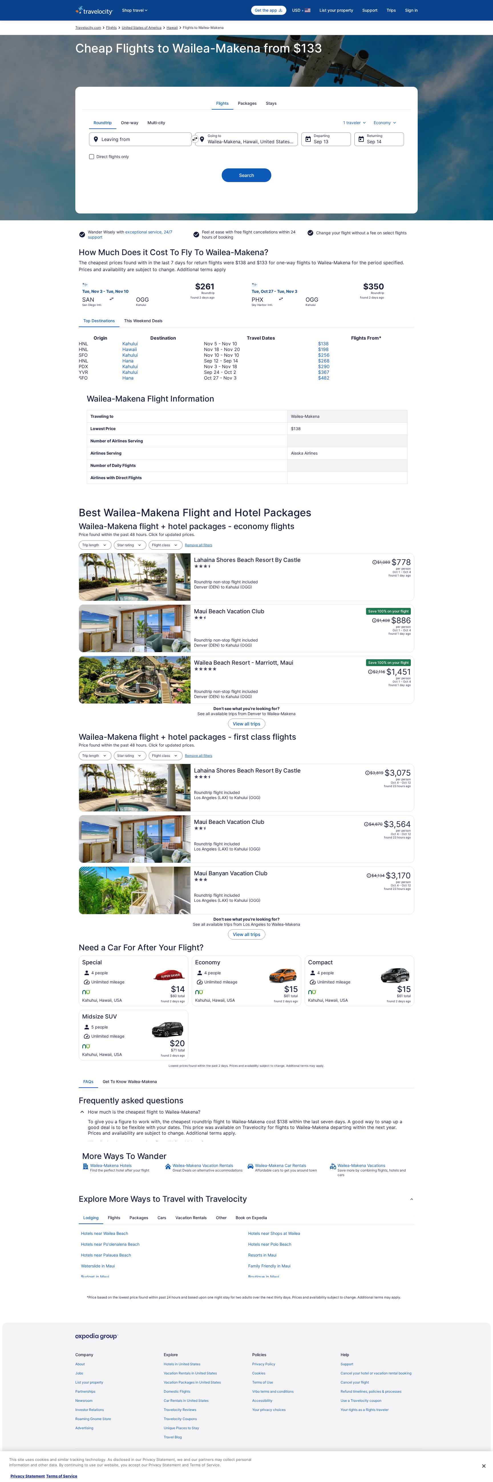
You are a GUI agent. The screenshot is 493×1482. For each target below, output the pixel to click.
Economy (382, 122)
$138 (323, 343)
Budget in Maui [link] (95, 1276)
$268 (324, 361)
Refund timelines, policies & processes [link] (371, 1391)
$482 (324, 378)
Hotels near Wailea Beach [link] (104, 1233)
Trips (391, 10)
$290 (324, 366)
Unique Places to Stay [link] (181, 1428)
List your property (336, 10)
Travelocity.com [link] (88, 27)
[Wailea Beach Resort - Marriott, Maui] (302, 680)
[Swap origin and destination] (195, 139)
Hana (128, 361)
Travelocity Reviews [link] (180, 1410)
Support (369, 10)
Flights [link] (111, 27)
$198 (323, 349)
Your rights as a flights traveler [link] (365, 1410)
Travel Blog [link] (173, 1437)
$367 (323, 372)
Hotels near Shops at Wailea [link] (274, 1233)
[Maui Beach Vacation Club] (302, 628)
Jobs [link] (79, 1373)
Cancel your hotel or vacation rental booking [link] (376, 1373)
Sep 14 (374, 141)
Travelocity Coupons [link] (180, 1419)
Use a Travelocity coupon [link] (361, 1400)
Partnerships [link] (85, 1391)
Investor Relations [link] (89, 1410)
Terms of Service (61, 1476)
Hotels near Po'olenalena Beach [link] (110, 1244)
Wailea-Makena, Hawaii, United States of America (253, 141)
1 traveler (352, 122)
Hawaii (129, 349)
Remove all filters (198, 545)
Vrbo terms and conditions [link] (273, 1391)
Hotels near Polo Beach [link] (269, 1244)
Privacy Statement (28, 1476)
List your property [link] (89, 1382)
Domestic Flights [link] (177, 1391)
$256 (324, 355)
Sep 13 (321, 141)
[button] (246, 1199)
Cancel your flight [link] (355, 1382)
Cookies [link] (258, 1373)
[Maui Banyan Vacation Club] (302, 890)
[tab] (222, 103)
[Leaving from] (140, 139)
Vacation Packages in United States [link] (192, 1382)
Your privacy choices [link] (269, 1410)
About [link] (80, 1364)
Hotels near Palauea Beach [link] (106, 1255)
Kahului (130, 343)
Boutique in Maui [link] (263, 1276)
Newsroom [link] (83, 1400)
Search (246, 175)
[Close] (484, 1466)
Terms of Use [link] (262, 1382)
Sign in (411, 10)
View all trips (246, 724)
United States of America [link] (141, 27)
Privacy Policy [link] (263, 1364)
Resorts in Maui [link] (262, 1255)
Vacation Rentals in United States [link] (190, 1373)
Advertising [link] (84, 1428)
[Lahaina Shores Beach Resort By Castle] (302, 577)
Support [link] (347, 1364)
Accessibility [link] (262, 1400)
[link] (122, 1170)
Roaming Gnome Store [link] (93, 1419)
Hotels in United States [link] (182, 1364)
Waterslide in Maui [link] (98, 1265)
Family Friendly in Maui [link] (269, 1265)
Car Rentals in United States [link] (186, 1400)
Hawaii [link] (172, 27)
